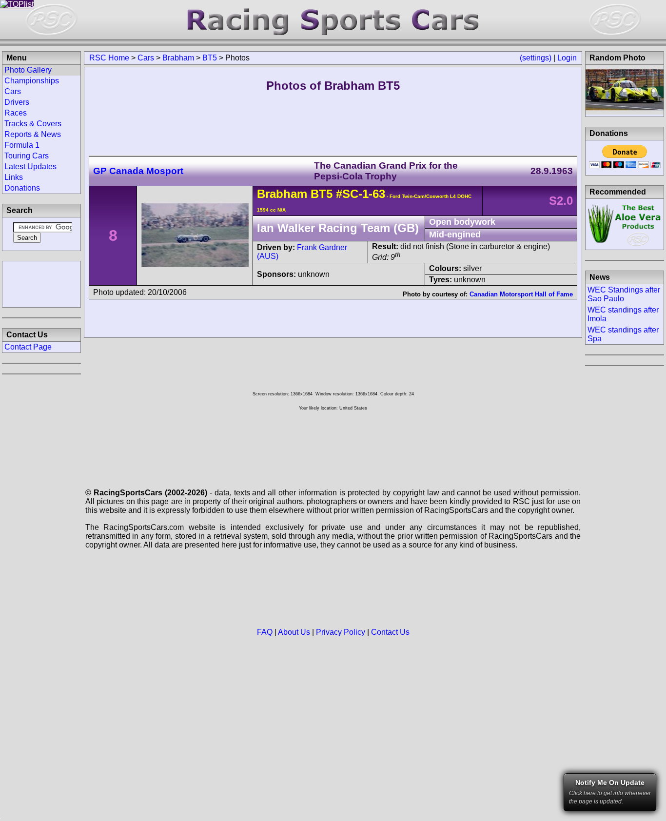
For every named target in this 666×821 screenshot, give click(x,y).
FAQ (265, 632)
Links (13, 177)
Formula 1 (21, 145)
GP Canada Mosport (138, 171)
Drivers (16, 102)
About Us (294, 632)
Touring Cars (26, 156)
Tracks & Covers (32, 123)
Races (15, 113)
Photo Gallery (28, 70)
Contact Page (28, 347)
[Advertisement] (41, 283)
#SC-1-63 (360, 193)
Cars (145, 58)
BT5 (209, 58)
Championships (31, 81)
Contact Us (390, 632)
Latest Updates (30, 166)
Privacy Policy (340, 632)
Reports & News (32, 134)
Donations (22, 188)
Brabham (178, 58)
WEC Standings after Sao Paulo (624, 294)
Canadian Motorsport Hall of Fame (521, 294)
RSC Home (109, 58)
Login (567, 58)
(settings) (535, 58)
